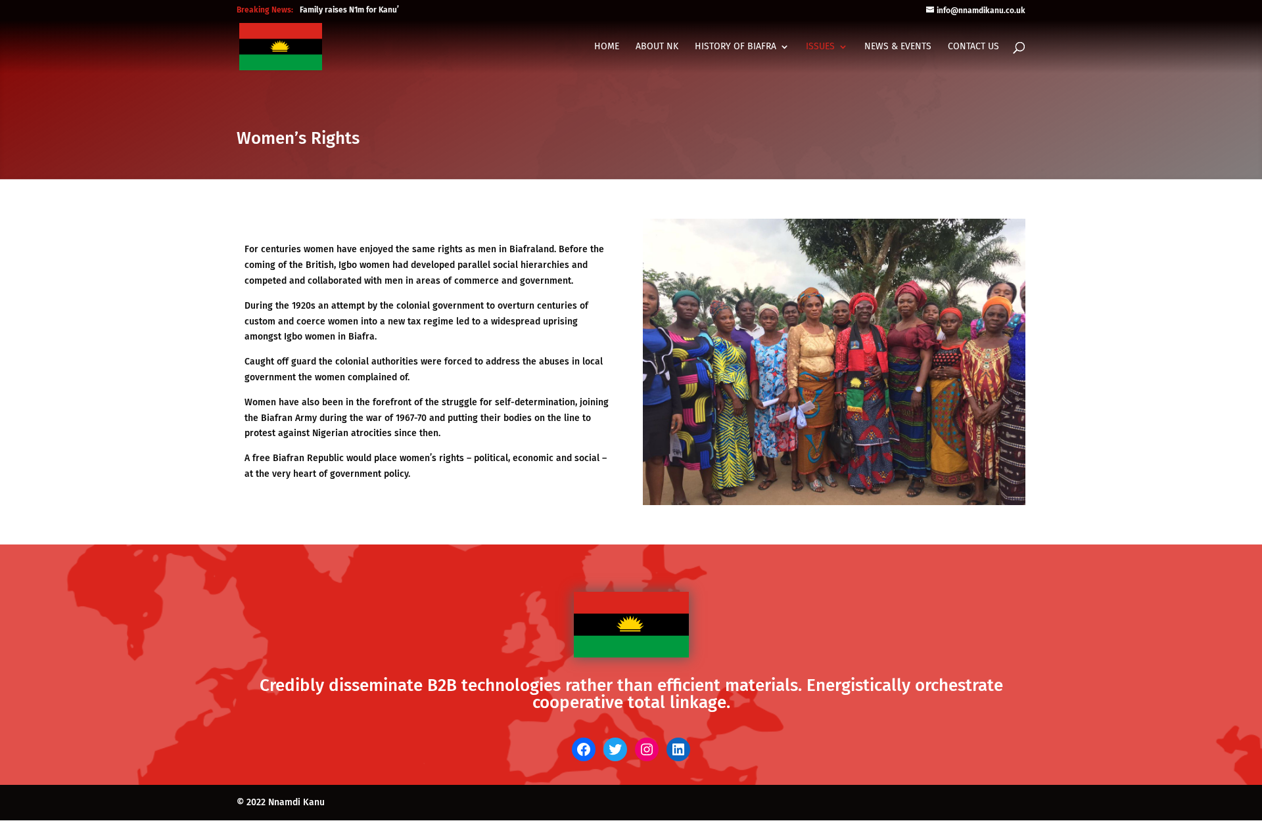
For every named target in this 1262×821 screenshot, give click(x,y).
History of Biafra (735, 47)
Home (606, 47)
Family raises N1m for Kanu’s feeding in (370, 9)
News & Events (897, 47)
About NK (657, 47)
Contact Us (973, 47)
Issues (820, 47)
